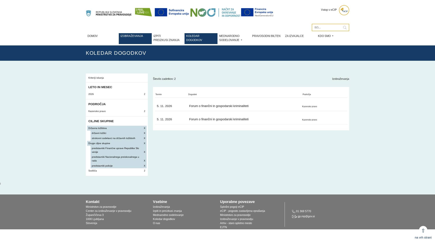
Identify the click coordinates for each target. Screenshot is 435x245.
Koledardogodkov (194, 38)
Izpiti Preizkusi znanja (166, 38)
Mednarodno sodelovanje (168, 215)
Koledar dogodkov (164, 219)
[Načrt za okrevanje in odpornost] (215, 12)
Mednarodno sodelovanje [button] (229, 38)
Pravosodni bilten (266, 36)
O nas (156, 223)
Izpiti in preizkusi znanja (167, 210)
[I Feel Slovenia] (143, 10)
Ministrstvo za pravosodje (235, 215)
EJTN (223, 227)
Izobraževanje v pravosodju (236, 219)
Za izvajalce (294, 36)
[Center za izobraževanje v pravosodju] (109, 10)
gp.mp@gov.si (306, 216)
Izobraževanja (131, 36)
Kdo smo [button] (324, 36)
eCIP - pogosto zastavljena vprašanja (242, 210)
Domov (93, 36)
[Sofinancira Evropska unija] (172, 12)
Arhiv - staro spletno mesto (236, 223)
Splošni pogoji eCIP (232, 206)
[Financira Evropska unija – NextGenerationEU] (257, 12)
